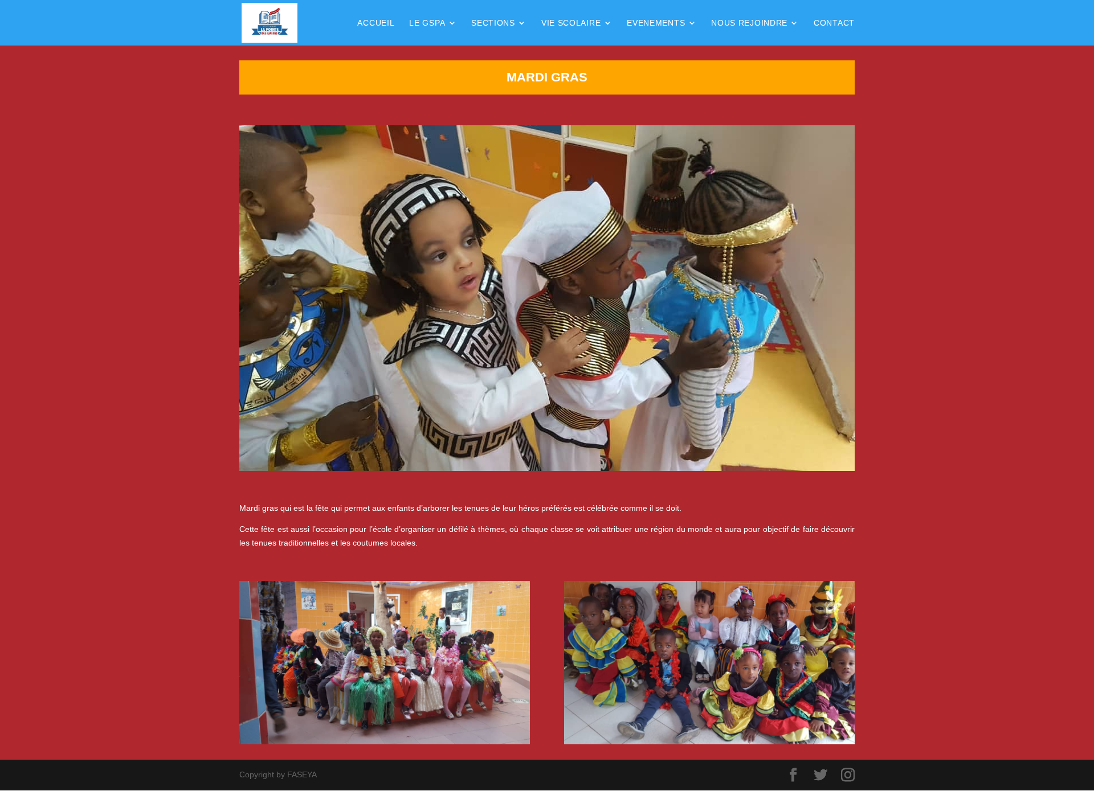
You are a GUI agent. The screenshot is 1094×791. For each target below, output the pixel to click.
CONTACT (834, 23)
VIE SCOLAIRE (571, 23)
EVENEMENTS (656, 23)
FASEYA (302, 774)
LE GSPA (427, 23)
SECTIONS (493, 23)
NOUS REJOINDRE (749, 23)
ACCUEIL (375, 23)
